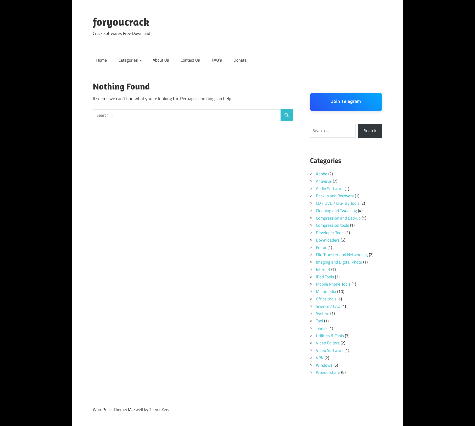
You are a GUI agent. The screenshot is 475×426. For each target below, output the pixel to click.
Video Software (330, 350)
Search (370, 130)
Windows (324, 365)
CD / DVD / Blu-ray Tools (337, 203)
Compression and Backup (338, 218)
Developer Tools (330, 232)
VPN (320, 358)
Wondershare (328, 372)
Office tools (326, 299)
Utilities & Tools (330, 336)
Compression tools (332, 225)
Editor (321, 247)
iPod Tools (325, 277)
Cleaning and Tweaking (336, 210)
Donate (240, 60)
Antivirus (324, 181)
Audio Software (330, 188)
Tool (319, 321)
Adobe (321, 174)
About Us (161, 60)
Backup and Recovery (335, 196)
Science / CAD (328, 306)
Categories (128, 60)
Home (101, 60)
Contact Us (190, 60)
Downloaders (328, 240)
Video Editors (328, 343)
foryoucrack (121, 21)
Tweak (322, 328)
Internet (323, 269)
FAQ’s (217, 60)
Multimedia (326, 291)
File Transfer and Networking (342, 254)
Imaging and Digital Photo (339, 262)
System (322, 313)
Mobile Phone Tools (333, 284)
